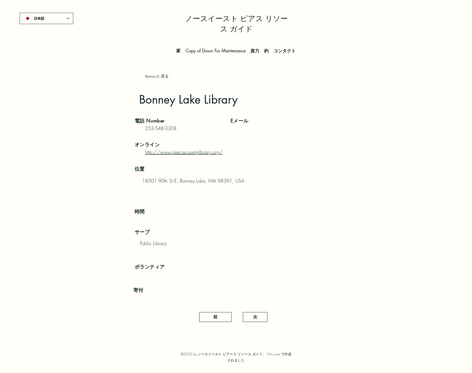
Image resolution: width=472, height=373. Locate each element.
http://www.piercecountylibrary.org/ (183, 152)
